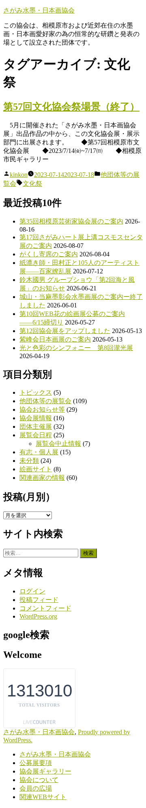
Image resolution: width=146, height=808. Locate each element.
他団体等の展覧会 (45, 401)
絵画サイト (35, 469)
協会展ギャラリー (45, 771)
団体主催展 (35, 426)
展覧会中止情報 (58, 443)
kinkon (19, 174)
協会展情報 (35, 418)
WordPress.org (38, 616)
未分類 (29, 460)
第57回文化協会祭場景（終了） (71, 106)
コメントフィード (45, 608)
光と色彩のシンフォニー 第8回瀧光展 (76, 347)
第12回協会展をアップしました (64, 330)
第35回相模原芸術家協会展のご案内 (71, 221)
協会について (38, 779)
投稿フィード (38, 599)
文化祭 (32, 183)
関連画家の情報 (42, 477)
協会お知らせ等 (42, 409)
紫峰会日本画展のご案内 (55, 339)
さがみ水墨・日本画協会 (39, 10)
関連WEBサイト (43, 796)
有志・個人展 (38, 452)
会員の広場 (35, 788)
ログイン (32, 591)
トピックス (35, 392)
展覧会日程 (35, 435)
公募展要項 (35, 762)
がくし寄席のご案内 (48, 254)
